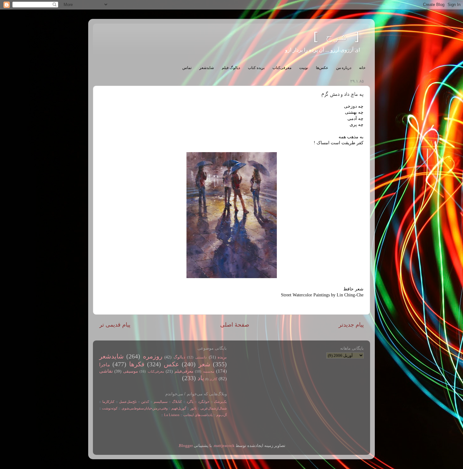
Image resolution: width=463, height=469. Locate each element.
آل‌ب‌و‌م (221, 415)
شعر (204, 364)
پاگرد (189, 401)
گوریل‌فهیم (178, 408)
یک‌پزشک (220, 401)
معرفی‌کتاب (281, 68)
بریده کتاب (256, 68)
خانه (362, 68)
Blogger (186, 445)
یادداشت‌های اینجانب (198, 415)
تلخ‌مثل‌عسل (128, 401)
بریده (222, 357)
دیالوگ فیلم (231, 68)
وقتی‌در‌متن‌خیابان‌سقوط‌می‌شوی (145, 408)
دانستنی (201, 357)
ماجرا (104, 364)
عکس (171, 364)
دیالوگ (179, 357)
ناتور (193, 408)
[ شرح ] (336, 37)
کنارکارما (108, 401)
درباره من (343, 68)
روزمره (153, 356)
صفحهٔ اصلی (234, 325)
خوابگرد (203, 401)
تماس (186, 68)
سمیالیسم (161, 401)
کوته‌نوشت (109, 408)
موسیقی (130, 371)
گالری (213, 379)
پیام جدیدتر (351, 325)
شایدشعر (206, 68)
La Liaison (172, 415)
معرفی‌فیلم (183, 371)
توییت (303, 68)
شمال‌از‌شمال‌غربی (213, 408)
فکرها (137, 364)
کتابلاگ (177, 401)
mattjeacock (224, 445)
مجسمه (208, 371)
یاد (200, 378)
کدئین (145, 401)
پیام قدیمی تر (114, 325)
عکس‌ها (322, 68)
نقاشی (106, 371)
